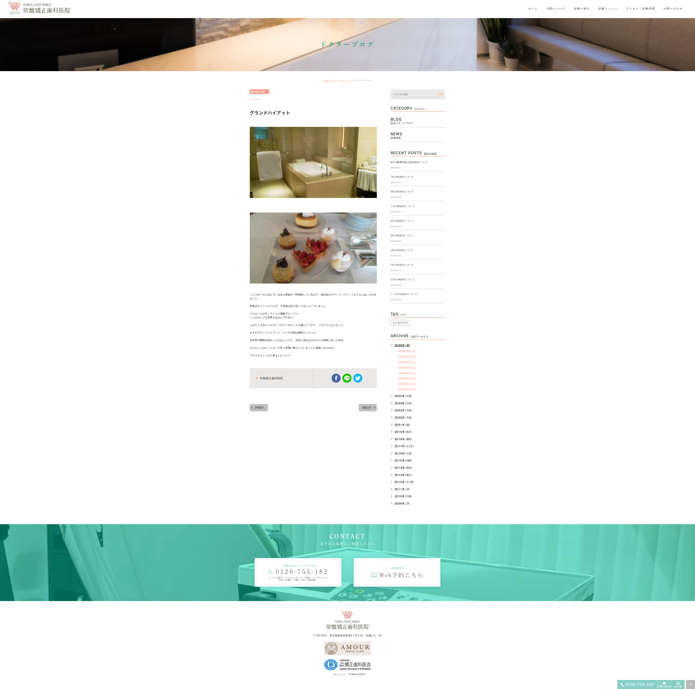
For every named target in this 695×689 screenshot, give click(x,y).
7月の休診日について (402, 177)
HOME (326, 81)
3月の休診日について (402, 235)
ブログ (334, 81)
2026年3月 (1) (407, 378)
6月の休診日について (402, 191)
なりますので (400, 322)
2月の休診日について (402, 250)
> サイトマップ (339, 674)
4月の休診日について (402, 220)
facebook (336, 378)
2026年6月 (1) (407, 361)
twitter (357, 378)
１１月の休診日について (404, 294)
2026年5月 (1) (407, 367)
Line (346, 378)
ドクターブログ (346, 81)
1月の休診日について (402, 264)
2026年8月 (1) (407, 350)
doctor (260, 92)
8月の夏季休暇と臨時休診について (410, 162)
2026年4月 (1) (407, 372)
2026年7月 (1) (407, 356)
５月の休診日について (403, 206)
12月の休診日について (403, 279)
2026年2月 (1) (407, 383)
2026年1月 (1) (407, 389)
